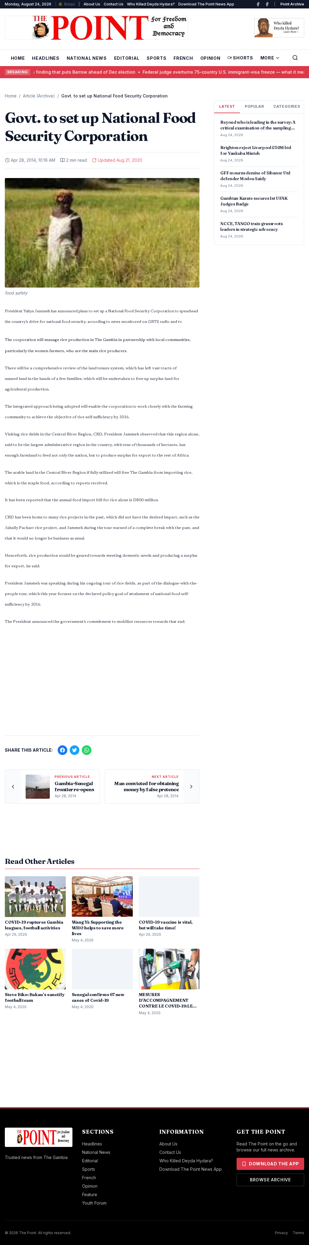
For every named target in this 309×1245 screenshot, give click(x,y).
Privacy (281, 1233)
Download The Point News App (206, 4)
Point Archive (292, 4)
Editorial (126, 58)
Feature (89, 1194)
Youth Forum (94, 1202)
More (267, 57)
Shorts (243, 57)
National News (87, 58)
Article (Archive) (39, 95)
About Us (92, 4)
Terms (298, 1233)
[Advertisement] (102, 683)
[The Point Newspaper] (267, 4)
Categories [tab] (286, 106)
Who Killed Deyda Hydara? (151, 4)
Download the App (274, 1163)
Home (18, 58)
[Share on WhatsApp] (86, 750)
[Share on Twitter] (74, 750)
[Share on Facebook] (62, 750)
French (183, 58)
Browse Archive (270, 1179)
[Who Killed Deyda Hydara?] (279, 27)
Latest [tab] (227, 106)
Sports (156, 58)
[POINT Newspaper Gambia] (258, 4)
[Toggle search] (295, 57)
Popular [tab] (254, 106)
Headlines (45, 58)
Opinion (210, 58)
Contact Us (113, 4)
